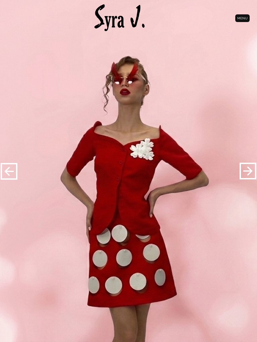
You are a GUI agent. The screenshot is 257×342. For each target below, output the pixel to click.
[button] (248, 171)
